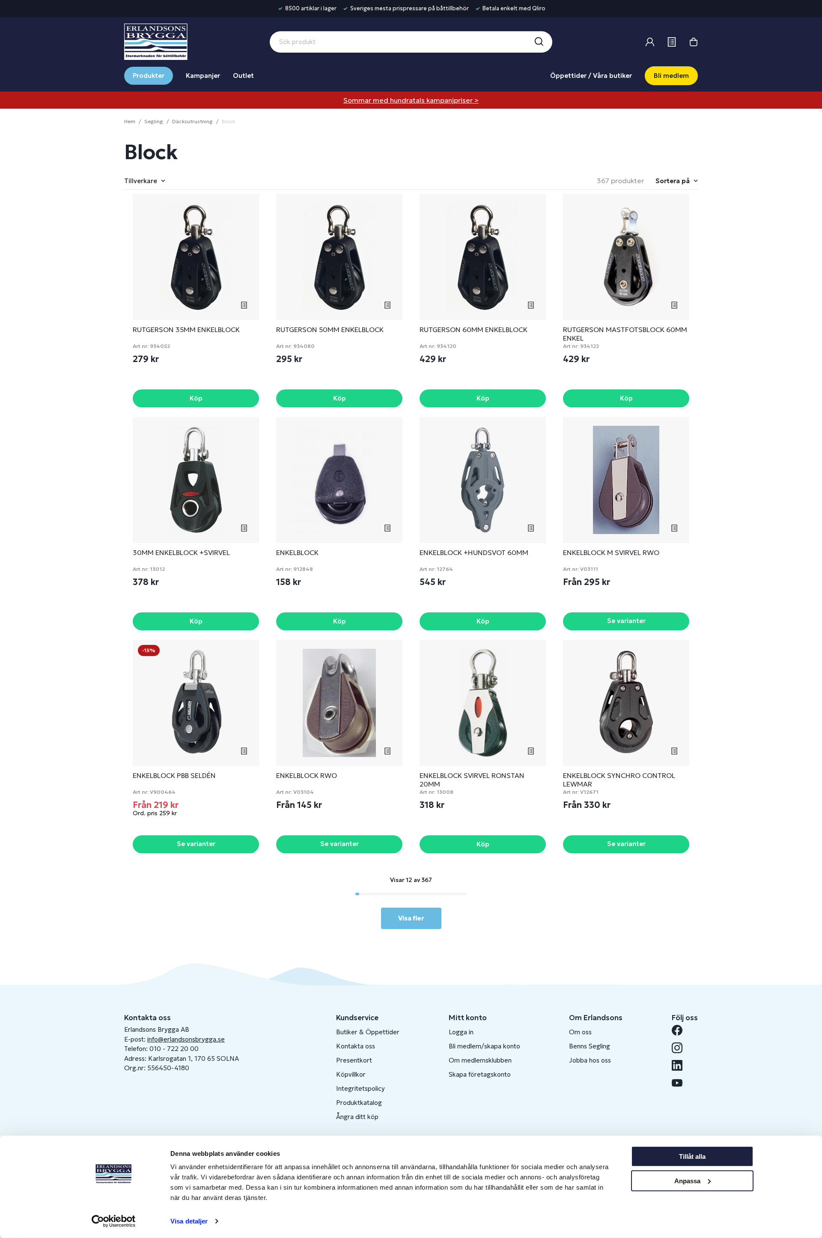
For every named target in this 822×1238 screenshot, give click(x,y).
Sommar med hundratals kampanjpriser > (411, 100)
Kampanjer (203, 75)
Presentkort (354, 1060)
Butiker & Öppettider (367, 1032)
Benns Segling (589, 1046)
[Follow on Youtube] (680, 1083)
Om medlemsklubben (480, 1060)
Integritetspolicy (360, 1088)
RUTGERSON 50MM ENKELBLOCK (330, 329)
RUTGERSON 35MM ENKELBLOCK (186, 329)
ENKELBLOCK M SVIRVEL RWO (611, 552)
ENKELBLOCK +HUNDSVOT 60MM (474, 552)
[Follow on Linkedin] (680, 1065)
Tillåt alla (692, 1156)
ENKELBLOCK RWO (306, 775)
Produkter (148, 75)
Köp (196, 398)
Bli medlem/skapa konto (484, 1046)
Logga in (461, 1032)
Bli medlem (671, 75)
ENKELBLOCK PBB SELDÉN (174, 775)
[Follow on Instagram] (680, 1048)
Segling (153, 121)
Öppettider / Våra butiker (591, 75)
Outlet (243, 75)
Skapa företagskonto (480, 1074)
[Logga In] (650, 42)
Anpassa (687, 1180)
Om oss (580, 1032)
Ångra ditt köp (357, 1117)
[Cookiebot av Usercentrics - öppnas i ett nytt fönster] (113, 1221)
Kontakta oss (355, 1046)
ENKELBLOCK (297, 552)
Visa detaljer (189, 1221)
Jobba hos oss (590, 1060)
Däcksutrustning (192, 121)
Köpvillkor (351, 1074)
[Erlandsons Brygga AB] (156, 40)
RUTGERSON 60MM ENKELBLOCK (473, 329)
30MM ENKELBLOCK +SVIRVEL (181, 552)
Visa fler (411, 918)
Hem (129, 121)
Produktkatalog (359, 1102)
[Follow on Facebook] (680, 1030)
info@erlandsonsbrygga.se (186, 1039)
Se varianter (626, 621)
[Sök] (538, 42)
